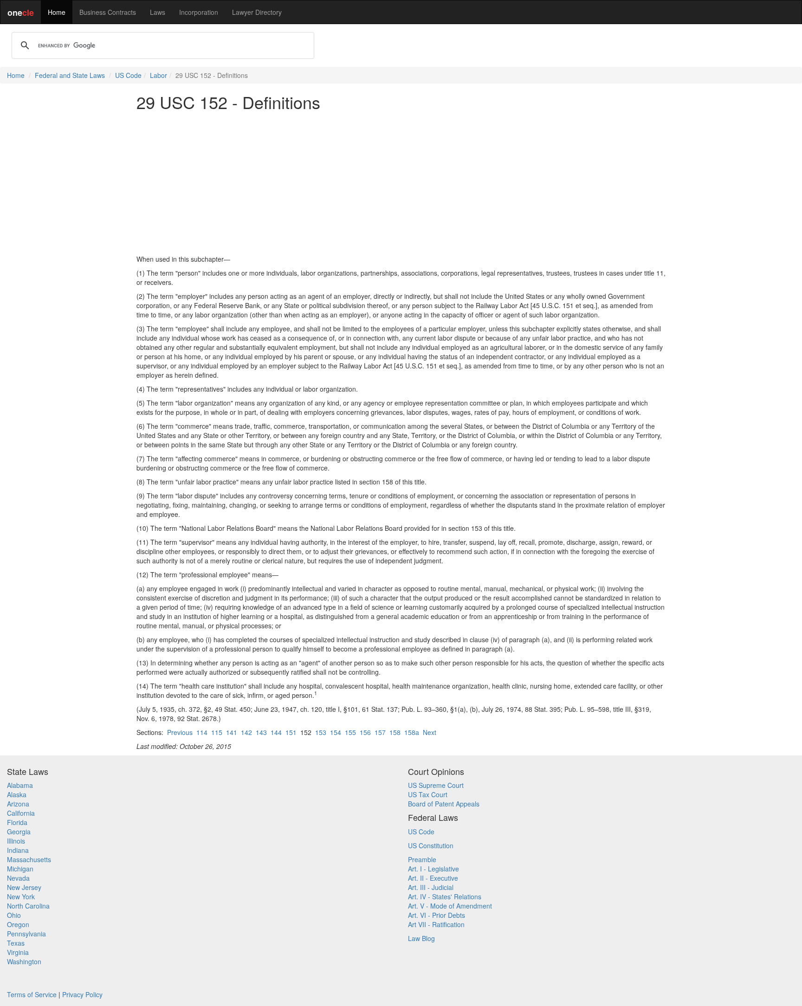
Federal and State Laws (70, 75)
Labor (158, 75)
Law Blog (421, 938)
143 (261, 732)
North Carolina (28, 905)
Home (56, 12)
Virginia (18, 952)
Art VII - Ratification (436, 924)
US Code (128, 75)
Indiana (18, 850)
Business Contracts (107, 12)
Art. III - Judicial (430, 887)
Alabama (20, 785)
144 (276, 732)
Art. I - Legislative (433, 868)
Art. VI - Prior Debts (436, 915)
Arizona (18, 803)
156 (365, 732)
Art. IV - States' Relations (444, 896)
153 (320, 732)
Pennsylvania (26, 933)
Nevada (18, 878)
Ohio (14, 915)
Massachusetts (29, 859)
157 (380, 732)
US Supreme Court (436, 785)
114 (201, 732)
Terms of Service (32, 994)
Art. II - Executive (433, 878)
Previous (180, 732)
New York (21, 896)
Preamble (422, 859)
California (21, 813)
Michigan (20, 868)
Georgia (19, 831)
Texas (16, 943)
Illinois (16, 840)
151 (291, 732)
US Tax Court (427, 794)
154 (335, 732)
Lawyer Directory (257, 12)
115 (216, 732)
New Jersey (24, 887)
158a (411, 732)
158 (395, 732)
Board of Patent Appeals (443, 803)
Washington (24, 961)
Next (429, 732)
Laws (157, 12)
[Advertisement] (401, 183)
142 (246, 732)
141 (231, 732)
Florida (17, 822)
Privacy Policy (82, 994)
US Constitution (430, 845)
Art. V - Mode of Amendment (450, 905)
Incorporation (198, 12)
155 (350, 732)
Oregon (18, 924)
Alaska (16, 794)
